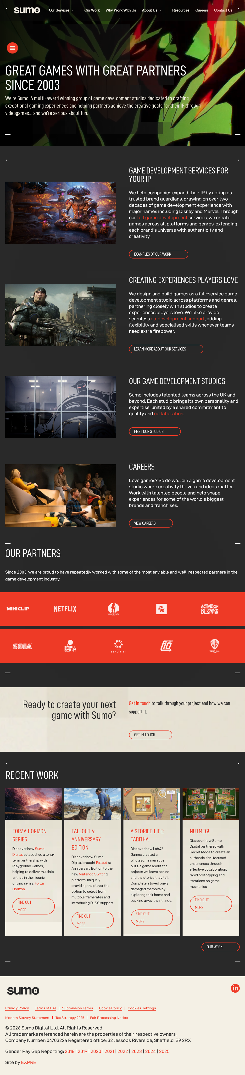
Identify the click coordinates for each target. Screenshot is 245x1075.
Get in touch (139, 703)
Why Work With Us (121, 10)
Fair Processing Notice (109, 1018)
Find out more (25, 906)
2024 (150, 1051)
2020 (96, 1051)
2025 (164, 1051)
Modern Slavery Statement (27, 1018)
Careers (201, 10)
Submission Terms (77, 1008)
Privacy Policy (17, 1008)
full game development (162, 217)
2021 (109, 1051)
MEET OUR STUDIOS (149, 431)
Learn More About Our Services (160, 349)
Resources (180, 10)
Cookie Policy (110, 1008)
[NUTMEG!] (211, 862)
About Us (149, 10)
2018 (69, 1051)
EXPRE (28, 1062)
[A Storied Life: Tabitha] (151, 862)
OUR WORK (215, 946)
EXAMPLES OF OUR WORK (152, 254)
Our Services (59, 10)
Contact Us (223, 10)
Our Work (92, 10)
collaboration (168, 413)
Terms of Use (45, 1008)
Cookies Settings (142, 1008)
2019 (82, 1051)
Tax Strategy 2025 (70, 1018)
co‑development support (177, 318)
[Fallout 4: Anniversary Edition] (92, 862)
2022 (122, 1051)
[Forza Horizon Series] (33, 862)
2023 (136, 1051)
